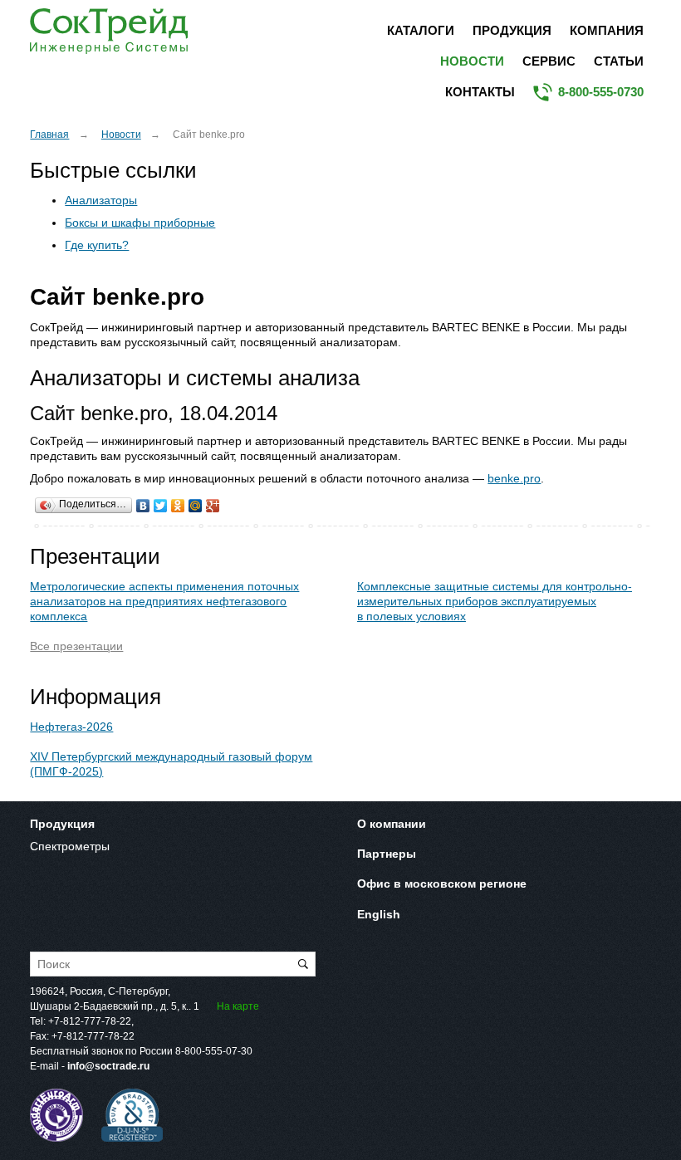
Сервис (549, 61)
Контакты (480, 92)
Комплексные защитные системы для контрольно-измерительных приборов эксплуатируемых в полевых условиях (494, 601)
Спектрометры (70, 846)
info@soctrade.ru (108, 1066)
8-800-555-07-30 (213, 1051)
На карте (238, 1006)
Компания (607, 30)
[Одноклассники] (178, 501)
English (378, 914)
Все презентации (76, 646)
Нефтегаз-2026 (71, 726)
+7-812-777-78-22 (89, 1021)
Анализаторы (101, 200)
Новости (472, 61)
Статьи (619, 61)
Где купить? (97, 245)
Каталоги (420, 30)
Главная (49, 134)
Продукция (512, 30)
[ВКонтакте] (143, 501)
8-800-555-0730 (601, 92)
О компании (391, 823)
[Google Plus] (213, 501)
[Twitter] (160, 501)
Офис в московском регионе (442, 883)
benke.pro (514, 478)
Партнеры (386, 853)
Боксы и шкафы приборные (140, 222)
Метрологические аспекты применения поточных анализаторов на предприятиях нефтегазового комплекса (164, 601)
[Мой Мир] (195, 501)
